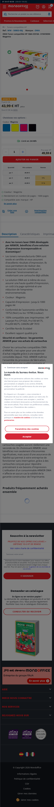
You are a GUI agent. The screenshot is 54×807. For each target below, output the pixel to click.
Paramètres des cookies (27, 428)
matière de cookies (22, 417)
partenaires (9, 420)
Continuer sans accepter (17, 367)
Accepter (27, 436)
